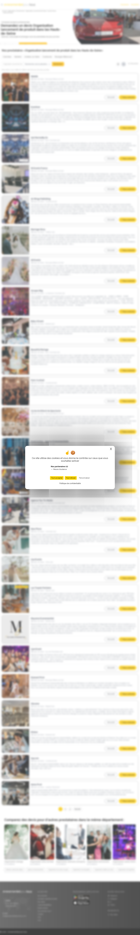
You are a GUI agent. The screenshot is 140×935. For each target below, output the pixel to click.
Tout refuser (71, 478)
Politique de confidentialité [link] (70, 483)
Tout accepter (56, 478)
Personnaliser (84, 478)
